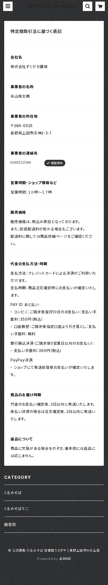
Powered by (48, 559)
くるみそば (13, 492)
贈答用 (10, 524)
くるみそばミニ (16, 508)
